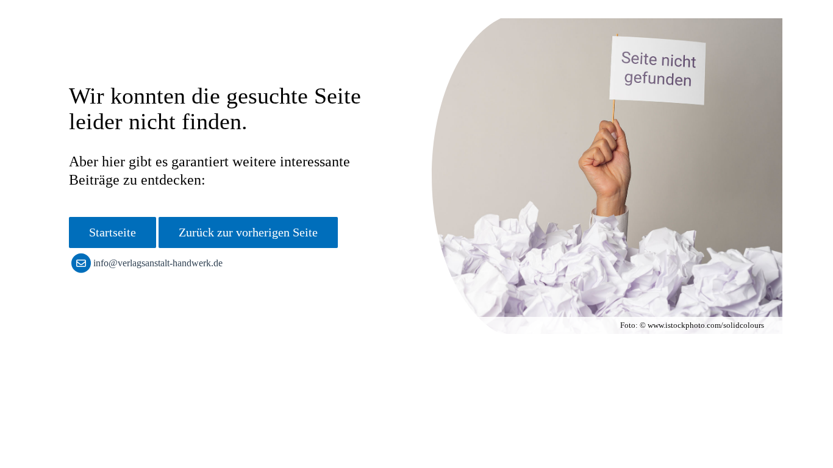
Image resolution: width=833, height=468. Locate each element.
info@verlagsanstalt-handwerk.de (158, 263)
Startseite (112, 232)
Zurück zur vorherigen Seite (248, 232)
